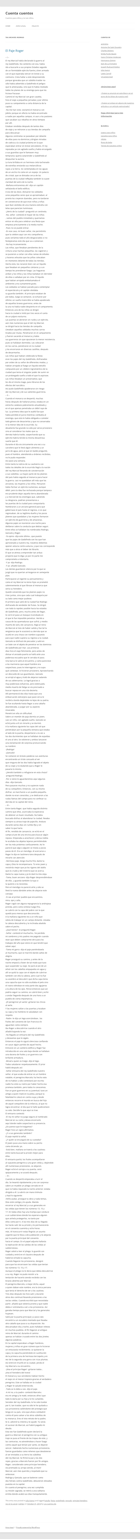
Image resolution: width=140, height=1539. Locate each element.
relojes (103, 139)
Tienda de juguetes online (111, 145)
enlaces (35, 26)
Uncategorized (107, 77)
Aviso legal (21, 26)
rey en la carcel (11, 1504)
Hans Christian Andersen (111, 57)
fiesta (53, 1500)
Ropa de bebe (106, 142)
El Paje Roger (14, 51)
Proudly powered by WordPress (28, 1527)
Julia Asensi (30, 1500)
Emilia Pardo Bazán (108, 54)
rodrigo (21, 1504)
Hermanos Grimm (108, 60)
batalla (47, 1500)
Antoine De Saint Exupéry (111, 47)
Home (7, 26)
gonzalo (68, 1500)
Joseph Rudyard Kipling (110, 67)
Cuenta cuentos (19, 13)
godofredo (60, 1500)
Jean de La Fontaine (109, 63)
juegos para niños (108, 132)
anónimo (104, 44)
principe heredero (80, 1500)
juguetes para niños (109, 136)
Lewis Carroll (106, 73)
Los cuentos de (50, 1504)
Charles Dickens (107, 50)
